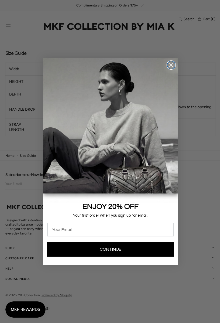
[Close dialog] (169, 65)
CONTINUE (108, 249)
